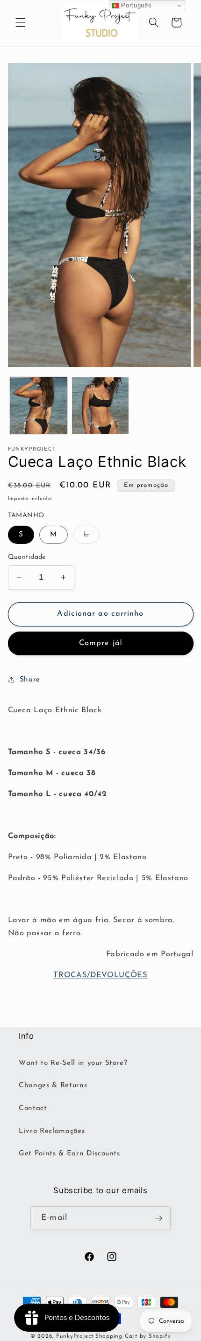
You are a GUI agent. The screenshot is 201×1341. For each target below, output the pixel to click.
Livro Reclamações (52, 1131)
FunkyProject (74, 1336)
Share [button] (30, 679)
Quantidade (27, 557)
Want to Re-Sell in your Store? (73, 1063)
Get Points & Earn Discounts (69, 1153)
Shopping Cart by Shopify (133, 1336)
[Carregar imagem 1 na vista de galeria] (38, 405)
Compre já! (100, 643)
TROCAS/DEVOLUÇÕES (100, 975)
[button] (20, 22)
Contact (33, 1108)
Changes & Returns (53, 1085)
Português (135, 5)
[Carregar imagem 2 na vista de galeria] (100, 405)
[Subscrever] (158, 1218)
